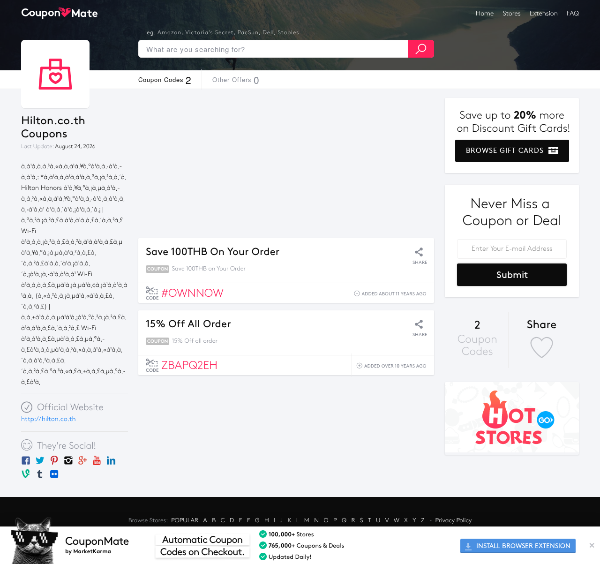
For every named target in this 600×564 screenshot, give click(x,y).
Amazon (169, 33)
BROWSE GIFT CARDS (506, 150)
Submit (512, 274)
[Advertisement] (286, 163)
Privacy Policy (453, 520)
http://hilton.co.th (48, 419)
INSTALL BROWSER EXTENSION (522, 546)
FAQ (573, 13)
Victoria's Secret (209, 33)
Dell (268, 33)
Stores (512, 13)
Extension (544, 13)
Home (485, 13)
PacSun (248, 33)
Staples (289, 33)
